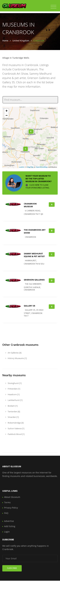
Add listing (9, 526)
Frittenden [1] (13, 388)
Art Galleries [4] (14, 352)
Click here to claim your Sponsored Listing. (38, 186)
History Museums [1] (17, 358)
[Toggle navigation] (53, 6)
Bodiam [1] (12, 405)
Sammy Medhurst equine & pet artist (34, 255)
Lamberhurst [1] (14, 400)
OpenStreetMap (42, 167)
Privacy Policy (11, 507)
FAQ (6, 513)
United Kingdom (20, 40)
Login (7, 531)
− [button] (7, 115)
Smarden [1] (13, 417)
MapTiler (30, 167)
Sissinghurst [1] (14, 383)
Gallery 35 (29, 305)
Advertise (9, 521)
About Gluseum (12, 497)
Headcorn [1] (13, 394)
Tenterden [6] (13, 411)
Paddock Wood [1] (15, 434)
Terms (7, 502)
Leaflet (21, 167)
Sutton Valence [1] (15, 428)
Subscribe (12, 568)
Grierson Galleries (34, 279)
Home (5, 40)
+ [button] (7, 111)
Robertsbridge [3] (15, 422)
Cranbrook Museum (30, 205)
